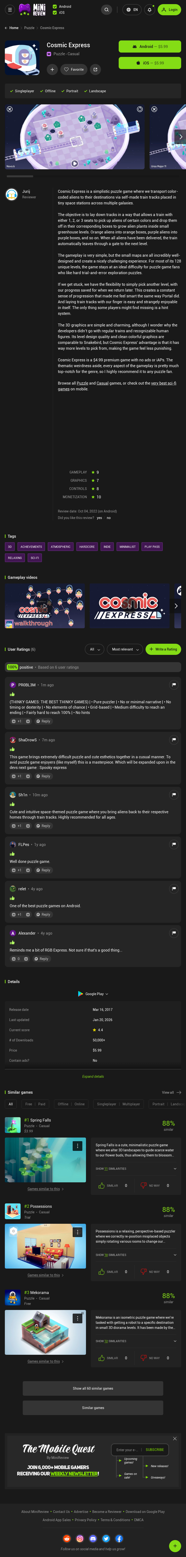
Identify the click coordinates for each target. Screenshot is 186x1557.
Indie (107, 547)
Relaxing (15, 558)
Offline (50, 91)
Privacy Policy (85, 1520)
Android (154, 46)
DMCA (139, 1520)
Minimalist (128, 547)
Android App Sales (57, 1520)
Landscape (97, 91)
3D (10, 547)
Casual (73, 53)
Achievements (31, 547)
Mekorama (36, 1292)
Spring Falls (37, 1120)
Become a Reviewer (107, 1511)
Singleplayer (24, 91)
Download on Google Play (145, 1511)
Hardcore (87, 547)
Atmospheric (60, 547)
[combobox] (92, 649)
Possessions (38, 1206)
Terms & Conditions (115, 1520)
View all (168, 1092)
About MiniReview (35, 1511)
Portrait (72, 91)
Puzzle (59, 53)
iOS (153, 63)
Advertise (81, 1511)
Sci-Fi (35, 558)
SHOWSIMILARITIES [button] (111, 1168)
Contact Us (61, 1511)
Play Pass (152, 547)
